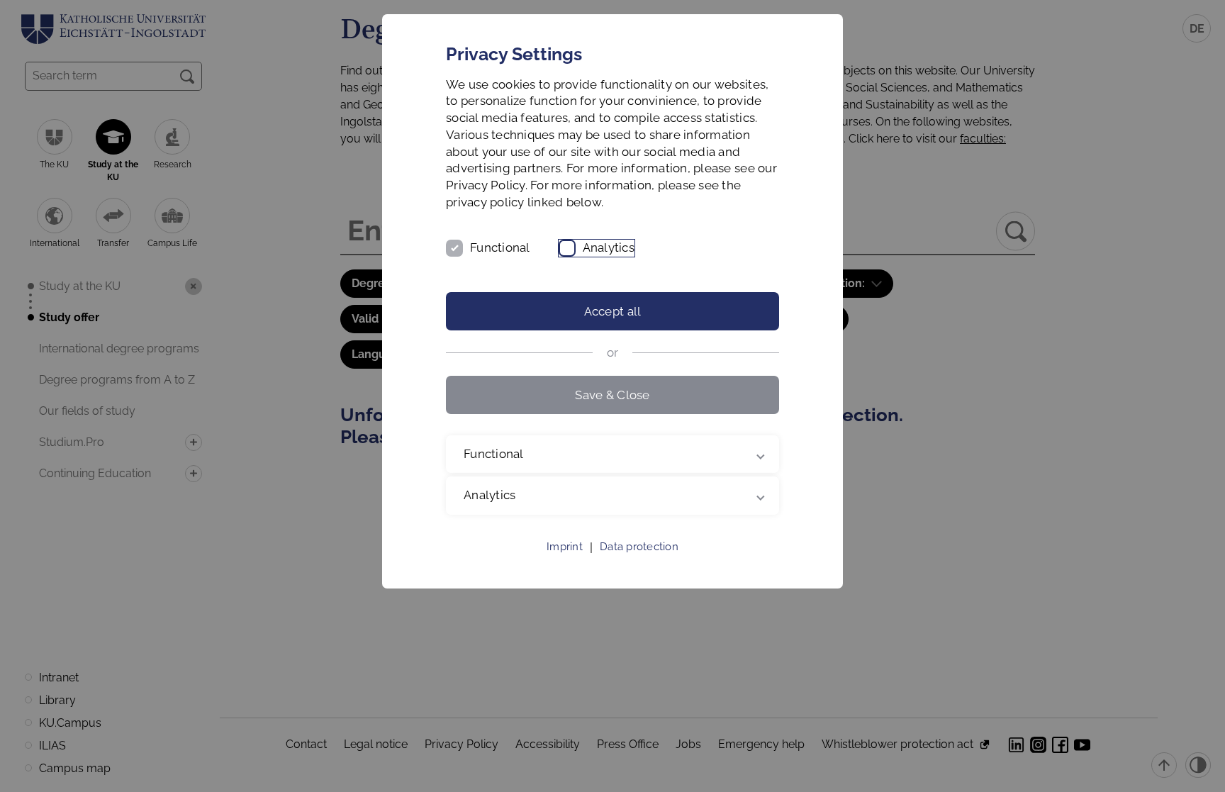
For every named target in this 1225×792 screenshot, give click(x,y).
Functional (500, 247)
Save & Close (612, 395)
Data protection (639, 546)
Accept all (613, 311)
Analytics (608, 247)
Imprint (565, 546)
